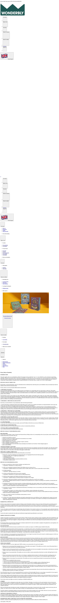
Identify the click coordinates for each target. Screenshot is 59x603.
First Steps (5, 282)
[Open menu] (0, 3)
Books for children (6, 32)
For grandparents (6, 252)
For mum (4, 250)
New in (4, 228)
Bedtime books (5, 288)
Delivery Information (6, 362)
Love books (5, 339)
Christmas (4, 46)
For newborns (5, 245)
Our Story (4, 364)
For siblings (5, 246)
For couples (5, 253)
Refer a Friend (5, 365)
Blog (4, 366)
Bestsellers (5, 229)
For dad (4, 251)
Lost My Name (5, 281)
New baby (5, 268)
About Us (4, 47)
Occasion (4, 27)
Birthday (4, 267)
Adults (4, 230)
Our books (5, 17)
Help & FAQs (5, 361)
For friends (5, 254)
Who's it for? (5, 183)
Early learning (5, 283)
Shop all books (5, 231)
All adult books (5, 344)
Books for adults (6, 39)
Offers (4, 363)
